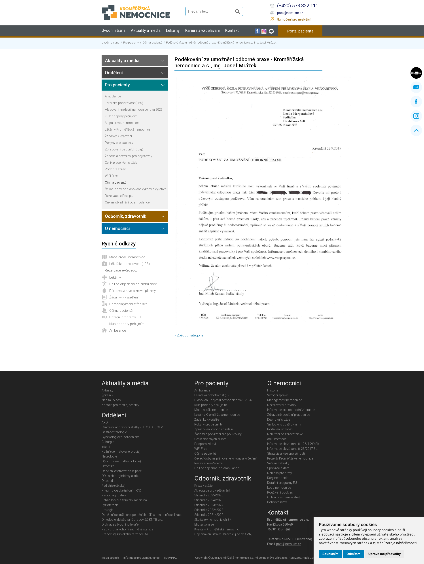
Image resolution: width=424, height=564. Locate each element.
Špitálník (107, 395)
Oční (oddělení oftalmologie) (121, 461)
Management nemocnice (284, 400)
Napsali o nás (111, 400)
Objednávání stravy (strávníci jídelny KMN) (223, 534)
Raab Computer (312, 557)
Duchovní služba (278, 419)
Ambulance (113, 96)
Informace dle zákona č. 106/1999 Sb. (293, 444)
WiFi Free (111, 176)
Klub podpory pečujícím (121, 116)
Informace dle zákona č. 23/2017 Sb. (292, 448)
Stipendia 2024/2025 (208, 500)
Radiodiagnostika (114, 495)
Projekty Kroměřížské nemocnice (290, 458)
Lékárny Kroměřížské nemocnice (127, 129)
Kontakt (232, 30)
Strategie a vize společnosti (286, 453)
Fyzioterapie (110, 505)
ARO (105, 422)
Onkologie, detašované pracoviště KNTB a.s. (132, 519)
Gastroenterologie (114, 432)
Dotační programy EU (125, 317)
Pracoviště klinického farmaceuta (125, 534)
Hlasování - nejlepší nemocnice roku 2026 (134, 109)
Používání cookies (280, 492)
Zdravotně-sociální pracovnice (288, 414)
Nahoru (416, 130)
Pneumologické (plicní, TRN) (121, 490)
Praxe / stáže (203, 485)
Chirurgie (108, 442)
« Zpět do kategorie (189, 335)
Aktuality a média (146, 30)
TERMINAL (170, 557)
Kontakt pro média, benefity (120, 405)
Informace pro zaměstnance (141, 557)
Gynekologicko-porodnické (120, 437)
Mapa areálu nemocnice (121, 123)
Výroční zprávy (277, 395)
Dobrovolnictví (277, 502)
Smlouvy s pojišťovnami (284, 424)
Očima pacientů (152, 42)
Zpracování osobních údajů (124, 149)
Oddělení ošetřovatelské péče (122, 471)
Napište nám (416, 87)
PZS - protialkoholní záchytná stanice (127, 529)
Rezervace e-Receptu (119, 195)
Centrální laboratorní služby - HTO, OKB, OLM (132, 427)
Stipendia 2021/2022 (208, 515)
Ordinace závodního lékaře (120, 524)
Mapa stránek (110, 557)
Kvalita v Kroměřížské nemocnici (217, 529)
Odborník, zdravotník (125, 216)
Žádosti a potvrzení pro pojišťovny (128, 156)
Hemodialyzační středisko (128, 304)
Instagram (416, 116)
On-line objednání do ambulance (127, 202)
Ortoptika (108, 466)
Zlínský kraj (416, 73)
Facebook (416, 101)
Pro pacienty (131, 42)
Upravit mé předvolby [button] (384, 554)
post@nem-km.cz (290, 13)
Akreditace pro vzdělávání (212, 490)
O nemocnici (117, 228)
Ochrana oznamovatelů (283, 497)
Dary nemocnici (278, 478)
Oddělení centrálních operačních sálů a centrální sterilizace (142, 515)
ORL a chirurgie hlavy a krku (121, 476)
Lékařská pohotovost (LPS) (124, 103)
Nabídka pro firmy (279, 473)
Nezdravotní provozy (281, 405)
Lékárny (173, 30)
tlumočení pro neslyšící (293, 19)
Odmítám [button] (353, 554)
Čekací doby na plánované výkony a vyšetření (136, 189)
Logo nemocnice (279, 487)
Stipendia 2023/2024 (208, 505)
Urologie (107, 510)
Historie (272, 390)
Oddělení (114, 72)
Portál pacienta (300, 31)
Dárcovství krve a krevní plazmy (132, 291)
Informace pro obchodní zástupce (291, 410)
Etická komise (204, 524)
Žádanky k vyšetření (118, 136)
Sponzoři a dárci (278, 468)
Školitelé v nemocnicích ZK (212, 519)
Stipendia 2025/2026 (208, 495)
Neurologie (109, 456)
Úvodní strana (113, 30)
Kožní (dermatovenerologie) (121, 451)
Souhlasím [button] (330, 554)
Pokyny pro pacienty (119, 142)
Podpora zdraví (115, 169)
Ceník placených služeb (121, 162)
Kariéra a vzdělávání (202, 30)
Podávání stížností (280, 429)
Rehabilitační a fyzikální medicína (124, 500)
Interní (106, 446)
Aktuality (107, 390)
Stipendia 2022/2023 (208, 510)
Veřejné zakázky (278, 463)
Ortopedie (108, 480)
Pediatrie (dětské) (113, 485)
